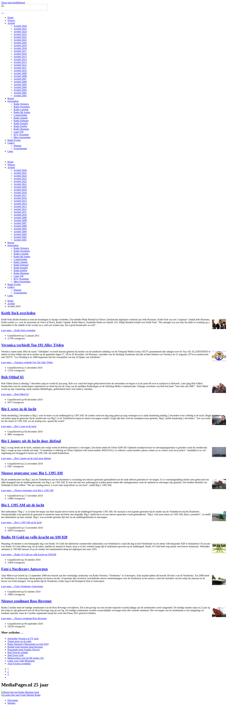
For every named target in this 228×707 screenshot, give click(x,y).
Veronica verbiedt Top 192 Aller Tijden (32, 345)
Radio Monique (21, 129)
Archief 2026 (20, 26)
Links (10, 151)
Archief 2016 (20, 53)
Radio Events (14, 140)
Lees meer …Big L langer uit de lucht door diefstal (26, 458)
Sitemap (11, 703)
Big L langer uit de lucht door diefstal (31, 441)
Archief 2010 (20, 70)
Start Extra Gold (15, 655)
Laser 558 (18, 131)
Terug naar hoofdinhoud (13, 2)
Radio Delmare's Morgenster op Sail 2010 (28, 644)
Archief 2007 (20, 79)
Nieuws (11, 20)
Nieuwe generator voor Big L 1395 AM (32, 473)
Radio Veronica (21, 104)
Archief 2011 (20, 67)
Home (10, 17)
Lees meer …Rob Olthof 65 (15, 394)
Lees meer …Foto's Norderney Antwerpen (22, 586)
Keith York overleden (18, 313)
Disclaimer (12, 700)
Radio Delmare (21, 120)
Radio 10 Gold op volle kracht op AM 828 (34, 537)
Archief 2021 (20, 40)
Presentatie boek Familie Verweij (23, 649)
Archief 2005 (20, 84)
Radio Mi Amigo (22, 112)
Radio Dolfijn (20, 126)
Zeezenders (13, 101)
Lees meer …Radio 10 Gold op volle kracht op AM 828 (28, 554)
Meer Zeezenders (22, 137)
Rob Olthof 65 (12, 377)
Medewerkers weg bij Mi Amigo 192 (25, 658)
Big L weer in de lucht (18, 409)
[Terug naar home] (24, 9)
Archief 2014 (20, 59)
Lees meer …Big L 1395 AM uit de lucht (21, 522)
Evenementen (20, 148)
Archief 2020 (20, 42)
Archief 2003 (20, 90)
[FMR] (20, 695)
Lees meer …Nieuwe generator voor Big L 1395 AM (27, 490)
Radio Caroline (21, 109)
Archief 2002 (20, 92)
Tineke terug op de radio (19, 641)
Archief (11, 23)
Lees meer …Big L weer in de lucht (18, 426)
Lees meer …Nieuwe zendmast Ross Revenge (24, 618)
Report (10, 98)
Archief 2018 (20, 48)
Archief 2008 (20, 76)
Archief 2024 (20, 31)
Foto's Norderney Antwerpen (24, 569)
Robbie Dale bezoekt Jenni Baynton (25, 647)
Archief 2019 (20, 45)
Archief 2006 (20, 81)
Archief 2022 (20, 37)
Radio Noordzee (22, 106)
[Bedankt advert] (20, 692)
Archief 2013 (20, 62)
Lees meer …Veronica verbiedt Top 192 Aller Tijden (27, 362)
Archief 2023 (20, 34)
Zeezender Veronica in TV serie (23, 638)
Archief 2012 (20, 65)
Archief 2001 (20, 95)
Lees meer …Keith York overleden (18, 330)
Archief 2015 (20, 56)
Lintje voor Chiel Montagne (21, 660)
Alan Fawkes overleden (19, 663)
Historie (17, 145)
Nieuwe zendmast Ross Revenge (26, 601)
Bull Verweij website (17, 652)
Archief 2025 (20, 28)
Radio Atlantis (21, 118)
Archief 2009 (20, 73)
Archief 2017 (20, 51)
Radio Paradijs (21, 123)
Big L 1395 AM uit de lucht (22, 505)
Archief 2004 (20, 87)
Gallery (11, 143)
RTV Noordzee (21, 134)
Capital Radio (20, 115)
